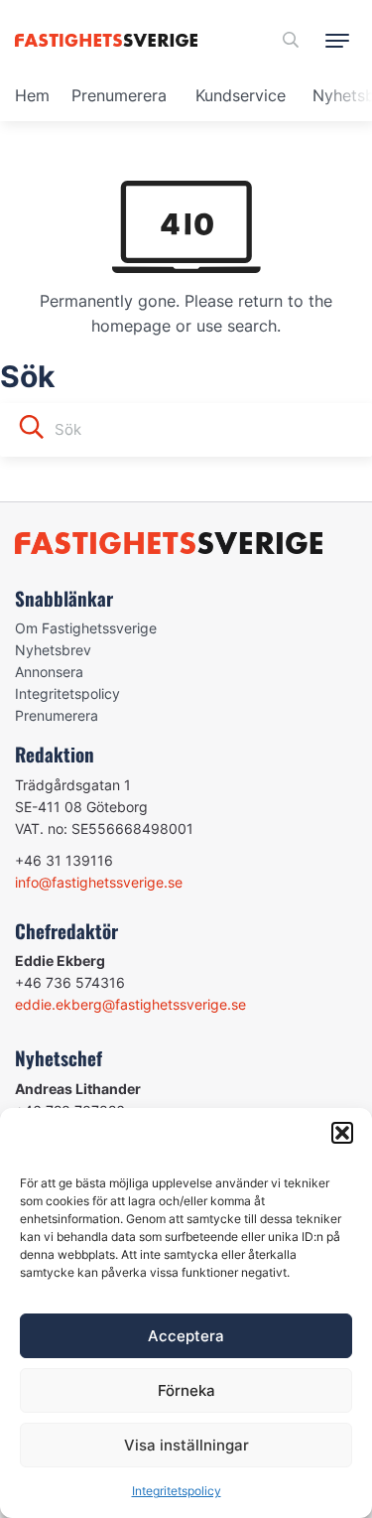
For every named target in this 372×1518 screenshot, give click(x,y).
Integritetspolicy (176, 1490)
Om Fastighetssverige (86, 628)
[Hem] (109, 40)
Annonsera (49, 671)
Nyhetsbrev (53, 649)
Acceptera (186, 1335)
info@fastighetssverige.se (99, 882)
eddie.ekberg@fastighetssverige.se (130, 1004)
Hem (32, 95)
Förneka (186, 1390)
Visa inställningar (186, 1445)
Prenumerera (119, 95)
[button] (342, 1133)
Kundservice (240, 95)
